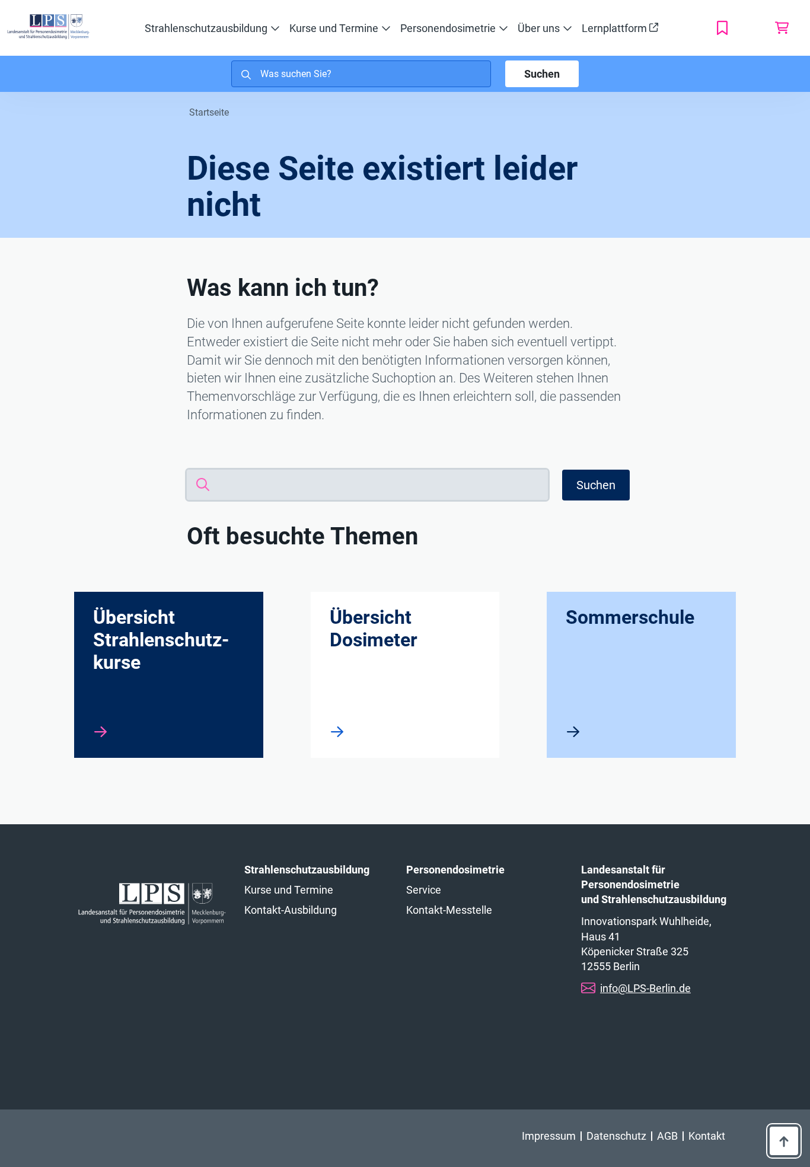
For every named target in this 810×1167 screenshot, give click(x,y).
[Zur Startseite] (48, 26)
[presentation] (100, 732)
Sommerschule (630, 617)
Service (423, 890)
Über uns (539, 28)
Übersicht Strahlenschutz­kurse (161, 640)
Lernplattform (615, 28)
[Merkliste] (731, 28)
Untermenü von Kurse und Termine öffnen (386, 28)
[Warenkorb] (781, 28)
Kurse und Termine (333, 28)
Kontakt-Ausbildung (290, 910)
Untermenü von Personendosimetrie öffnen (503, 28)
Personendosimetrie (448, 28)
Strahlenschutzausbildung (206, 28)
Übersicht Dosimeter (373, 628)
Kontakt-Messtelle (449, 910)
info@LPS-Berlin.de (645, 988)
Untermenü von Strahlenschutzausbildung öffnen (275, 28)
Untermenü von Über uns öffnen (567, 28)
